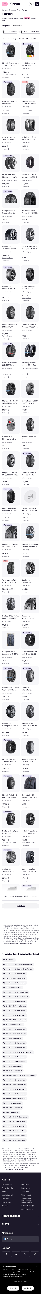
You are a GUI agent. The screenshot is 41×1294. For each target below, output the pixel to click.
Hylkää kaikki (13, 1288)
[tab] (6, 25)
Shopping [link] (12, 10)
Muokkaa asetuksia (20, 1281)
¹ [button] (7, 258)
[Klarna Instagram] (34, 1254)
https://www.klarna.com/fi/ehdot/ (21, 943)
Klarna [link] (4, 10)
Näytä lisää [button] (20, 906)
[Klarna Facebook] (6, 1254)
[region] (20, 1278)
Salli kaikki (28, 1288)
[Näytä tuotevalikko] (37, 14)
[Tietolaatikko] (15, 39)
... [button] (19, 10)
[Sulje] (36, 1266)
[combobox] (35, 39)
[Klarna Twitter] (25, 1254)
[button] (10, 74)
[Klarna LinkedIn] (15, 1254)
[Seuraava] (36, 32)
